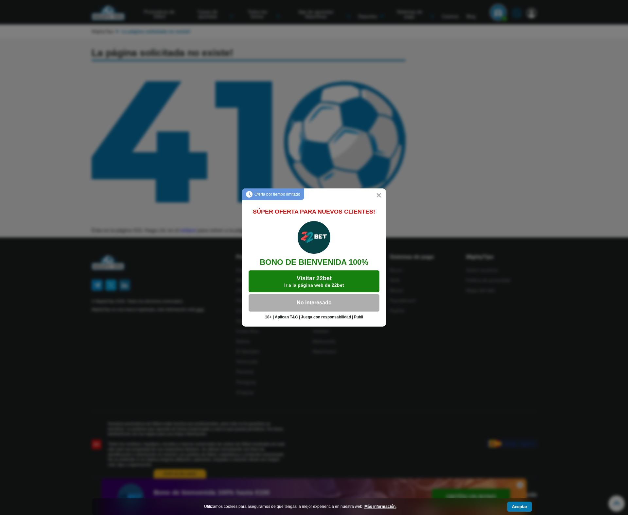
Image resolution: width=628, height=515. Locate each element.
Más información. (380, 506)
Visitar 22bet (314, 281)
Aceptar (519, 506)
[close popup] (379, 195)
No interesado (314, 302)
